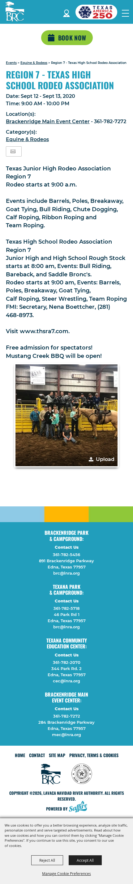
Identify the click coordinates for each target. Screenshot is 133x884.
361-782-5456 (66, 554)
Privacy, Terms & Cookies (93, 755)
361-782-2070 (66, 662)
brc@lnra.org (66, 573)
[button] (66, 415)
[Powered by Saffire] (80, 807)
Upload (105, 459)
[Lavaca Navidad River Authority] (14, 11)
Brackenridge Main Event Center (48, 121)
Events (11, 63)
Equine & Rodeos (33, 63)
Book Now (72, 37)
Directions (66, 12)
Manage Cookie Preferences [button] (66, 873)
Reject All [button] (47, 860)
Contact (37, 755)
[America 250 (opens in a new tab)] (98, 12)
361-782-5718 (66, 608)
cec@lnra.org (66, 680)
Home (20, 755)
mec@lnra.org (66, 734)
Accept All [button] (85, 860)
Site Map (57, 755)
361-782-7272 (66, 716)
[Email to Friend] (13, 151)
